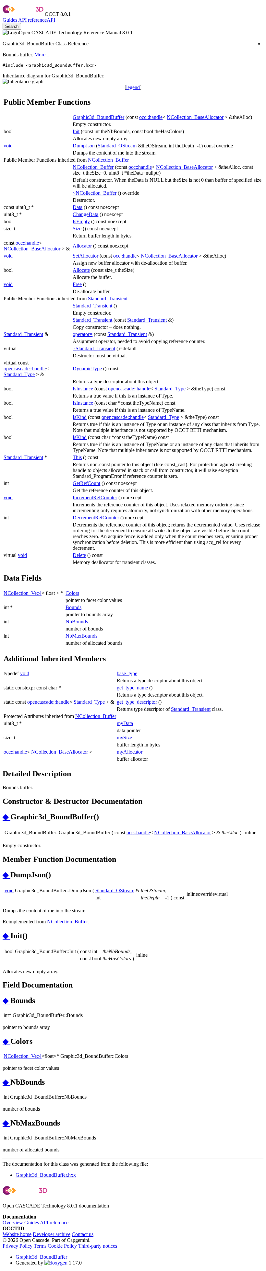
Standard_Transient (107, 298)
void (8, 145)
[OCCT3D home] (23, 14)
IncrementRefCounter (95, 497)
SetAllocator (85, 256)
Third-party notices (97, 1246)
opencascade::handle (25, 368)
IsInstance (83, 388)
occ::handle (151, 117)
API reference (54, 1222)
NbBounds (77, 621)
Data (77, 207)
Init (76, 131)
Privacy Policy (17, 1246)
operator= (82, 334)
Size (77, 228)
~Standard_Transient (94, 348)
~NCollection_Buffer (94, 193)
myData (125, 723)
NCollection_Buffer (108, 160)
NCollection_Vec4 (23, 593)
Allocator (82, 245)
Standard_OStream (117, 145)
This (77, 457)
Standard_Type (19, 374)
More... (41, 54)
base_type (127, 673)
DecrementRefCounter (96, 517)
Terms (40, 1246)
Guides (10, 20)
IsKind (80, 417)
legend (133, 87)
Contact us (82, 1234)
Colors (72, 593)
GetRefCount (86, 483)
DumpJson (84, 145)
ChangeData (85, 214)
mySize (124, 737)
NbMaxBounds (81, 636)
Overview (13, 1222)
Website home (17, 1234)
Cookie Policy (62, 1246)
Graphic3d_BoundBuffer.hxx (46, 1175)
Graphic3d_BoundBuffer (98, 117)
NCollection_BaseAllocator (195, 117)
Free (77, 284)
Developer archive (51, 1234)
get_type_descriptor (137, 702)
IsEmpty (81, 221)
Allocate (81, 270)
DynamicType (87, 368)
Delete (79, 555)
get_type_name (132, 687)
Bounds (73, 607)
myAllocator (129, 752)
